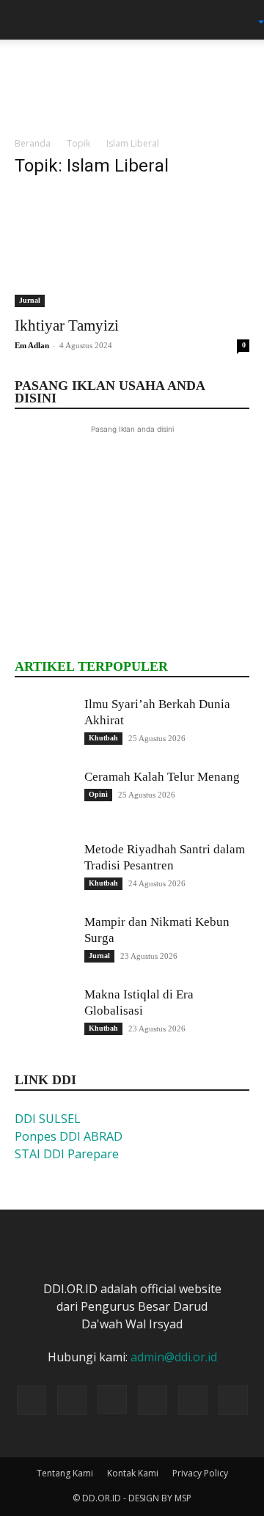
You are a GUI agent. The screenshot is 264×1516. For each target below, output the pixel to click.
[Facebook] (72, 1400)
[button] (24, 20)
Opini (98, 794)
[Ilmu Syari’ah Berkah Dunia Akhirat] (44, 725)
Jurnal (29, 300)
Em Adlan (32, 345)
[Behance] (31, 1400)
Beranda (33, 143)
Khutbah (103, 738)
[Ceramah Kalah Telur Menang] (44, 798)
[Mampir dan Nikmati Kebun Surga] (44, 943)
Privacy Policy (200, 1473)
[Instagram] (112, 1399)
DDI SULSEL (48, 1119)
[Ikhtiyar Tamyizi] (132, 249)
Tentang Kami (65, 1473)
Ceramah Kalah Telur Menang (162, 777)
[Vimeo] (193, 1400)
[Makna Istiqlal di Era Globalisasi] (44, 1016)
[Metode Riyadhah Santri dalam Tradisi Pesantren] (44, 871)
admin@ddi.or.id (174, 1357)
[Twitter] (152, 1400)
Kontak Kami (132, 1473)
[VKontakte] (233, 1400)
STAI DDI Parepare (67, 1154)
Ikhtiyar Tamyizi (67, 325)
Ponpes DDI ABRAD (68, 1136)
